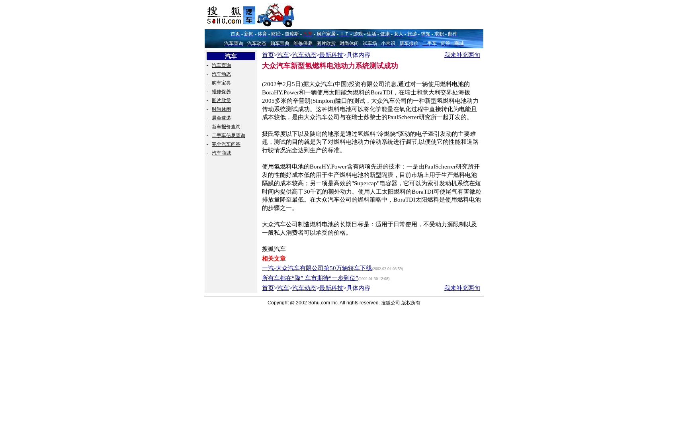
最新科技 (331, 55)
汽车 (283, 55)
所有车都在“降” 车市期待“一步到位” (310, 278)
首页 (268, 55)
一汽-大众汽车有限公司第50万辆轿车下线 (317, 268)
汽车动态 (304, 55)
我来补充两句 (462, 55)
